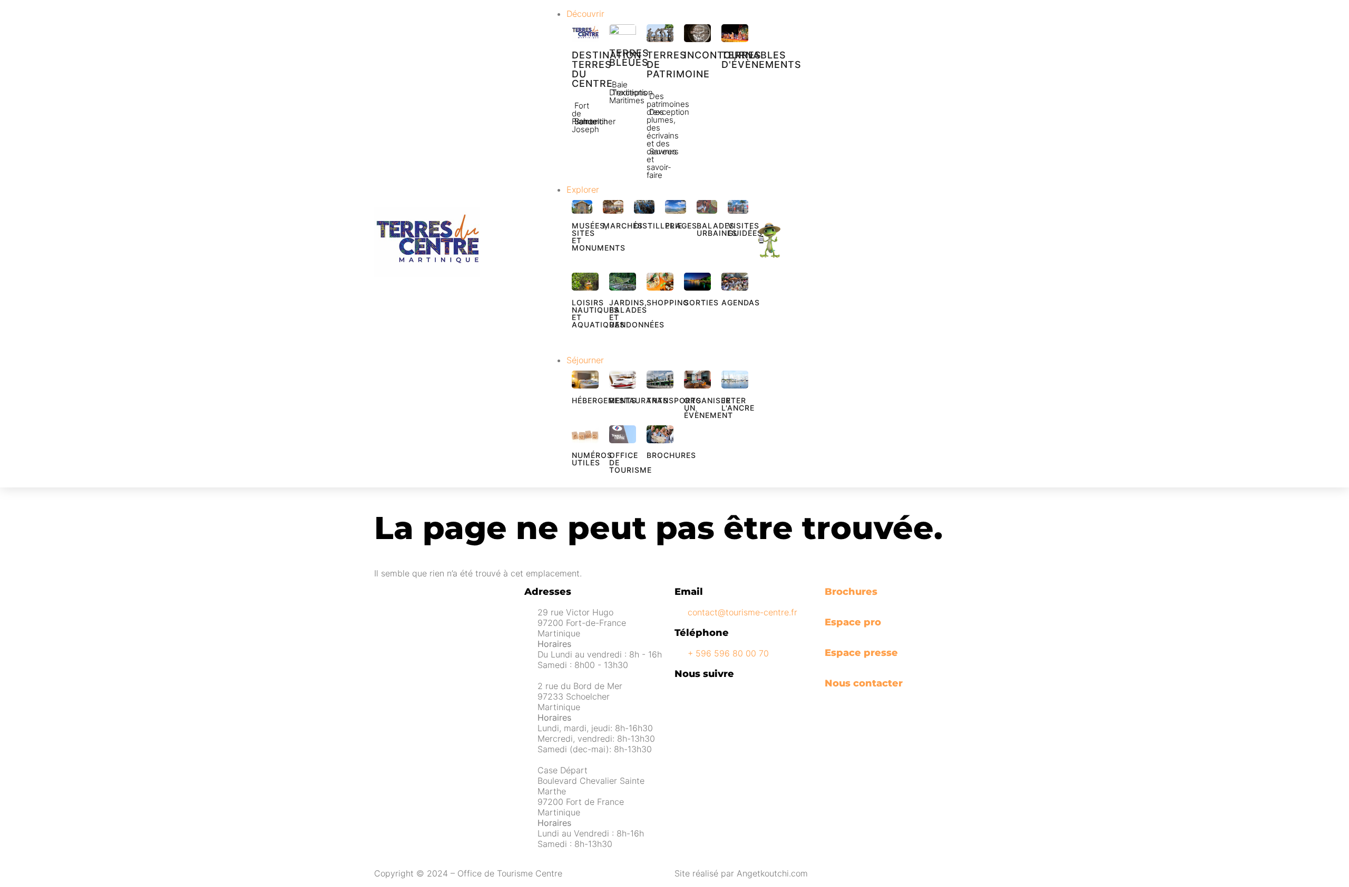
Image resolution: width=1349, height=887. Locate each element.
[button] (660, 13)
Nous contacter (864, 683)
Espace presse (861, 653)
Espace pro (853, 622)
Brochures (851, 591)
